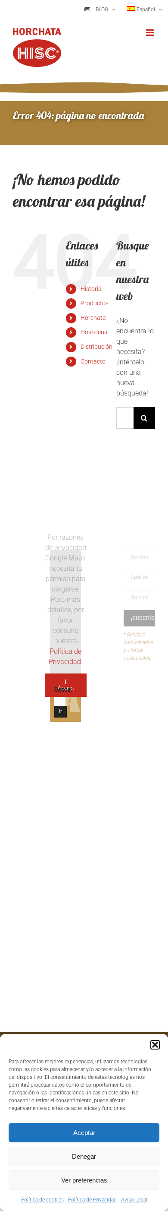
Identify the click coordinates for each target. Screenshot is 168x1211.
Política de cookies (42, 1200)
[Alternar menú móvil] (150, 32)
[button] (155, 1044)
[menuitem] (144, 9)
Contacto (93, 361)
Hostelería (94, 332)
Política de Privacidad (92, 1200)
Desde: (63, 689)
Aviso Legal (134, 1200)
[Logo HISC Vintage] (28, 557)
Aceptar (84, 1132)
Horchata (93, 317)
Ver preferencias (84, 1180)
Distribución (96, 346)
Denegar (84, 1156)
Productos (95, 303)
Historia (91, 288)
